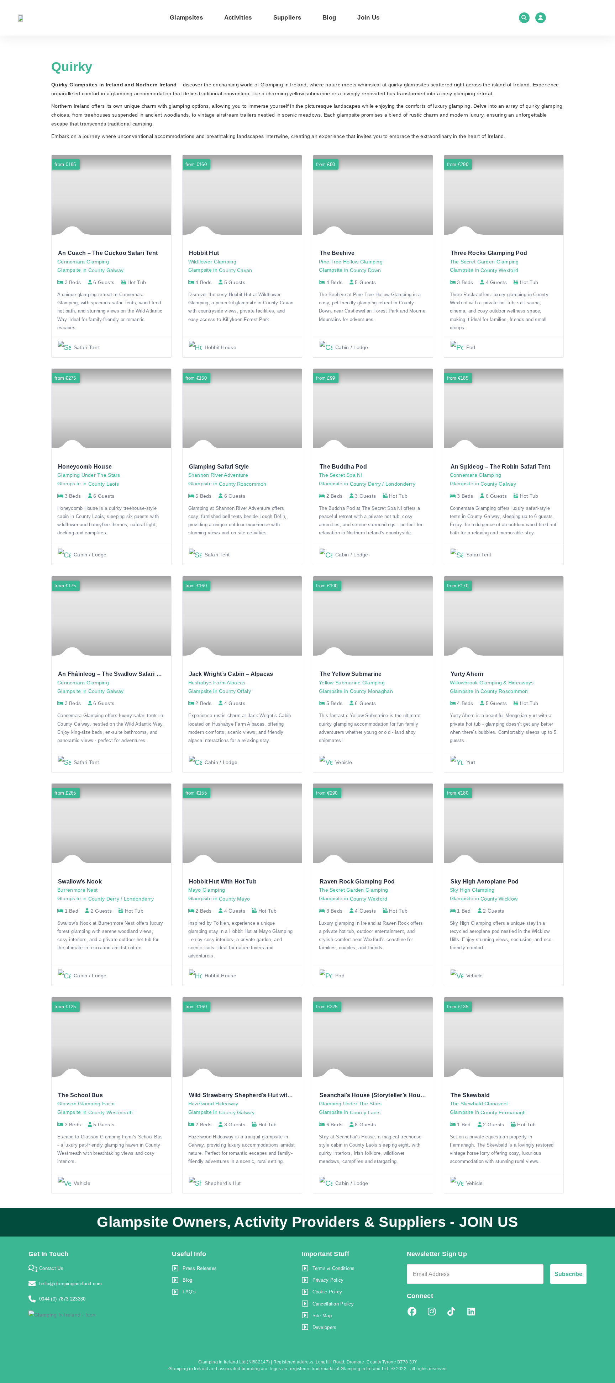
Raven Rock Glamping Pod (357, 882)
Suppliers (287, 17)
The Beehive (337, 253)
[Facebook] (412, 1311)
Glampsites (186, 17)
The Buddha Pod (343, 467)
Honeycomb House (85, 467)
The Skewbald (470, 1095)
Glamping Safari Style (219, 467)
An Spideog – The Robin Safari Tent (501, 467)
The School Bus (80, 1095)
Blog (329, 17)
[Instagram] (432, 1311)
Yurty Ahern (467, 674)
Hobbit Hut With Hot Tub (223, 882)
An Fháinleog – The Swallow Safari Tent (113, 674)
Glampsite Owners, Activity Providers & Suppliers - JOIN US (307, 1222)
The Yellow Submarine (351, 674)
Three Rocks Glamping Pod (489, 253)
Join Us (368, 17)
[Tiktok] (451, 1311)
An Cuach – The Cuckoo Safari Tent (108, 253)
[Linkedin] (471, 1311)
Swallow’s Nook (80, 882)
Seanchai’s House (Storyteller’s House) (374, 1095)
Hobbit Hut (204, 253)
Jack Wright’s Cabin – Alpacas (231, 674)
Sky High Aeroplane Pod (485, 882)
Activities (238, 17)
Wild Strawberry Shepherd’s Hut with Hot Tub (252, 1095)
